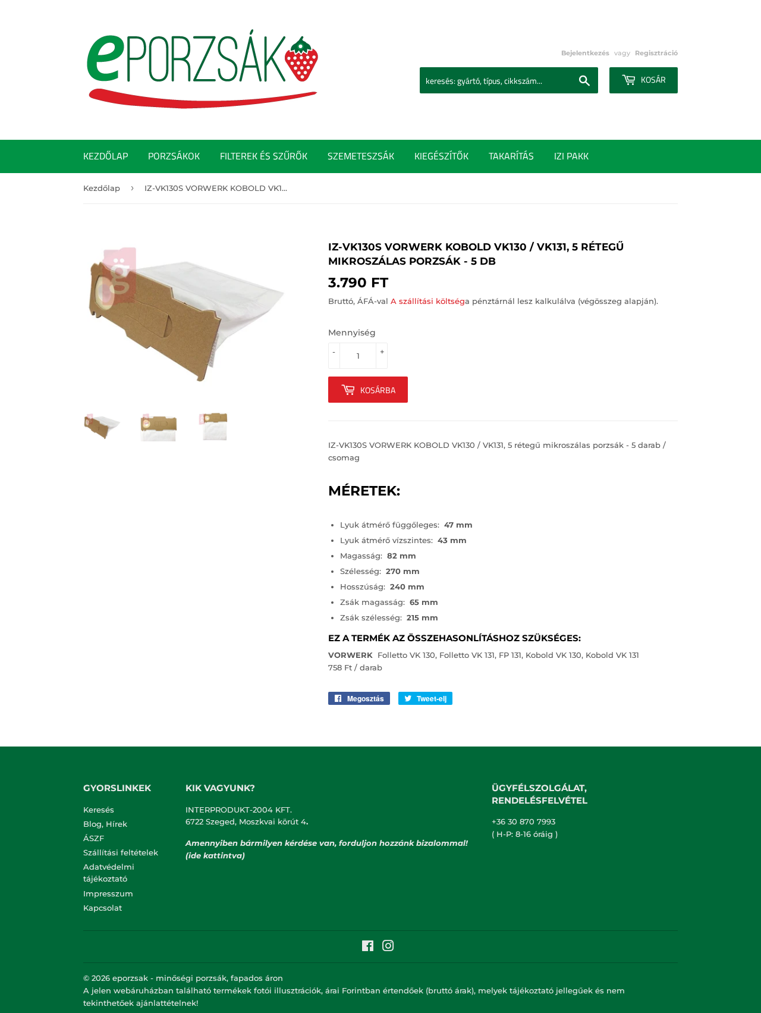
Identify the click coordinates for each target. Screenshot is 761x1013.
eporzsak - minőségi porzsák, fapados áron (197, 978)
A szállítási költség (428, 301)
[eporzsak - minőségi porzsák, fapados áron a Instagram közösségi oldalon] (388, 947)
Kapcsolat (102, 907)
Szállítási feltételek (120, 852)
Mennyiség (352, 332)
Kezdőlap (105, 156)
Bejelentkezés (585, 53)
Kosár (652, 79)
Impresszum (108, 893)
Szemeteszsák (361, 156)
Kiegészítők (441, 156)
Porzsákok (174, 156)
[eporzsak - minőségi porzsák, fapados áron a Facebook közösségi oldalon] (367, 947)
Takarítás (511, 156)
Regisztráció (656, 53)
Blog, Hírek (105, 824)
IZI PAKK (571, 156)
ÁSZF (93, 838)
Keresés (98, 809)
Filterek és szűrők (263, 156)
